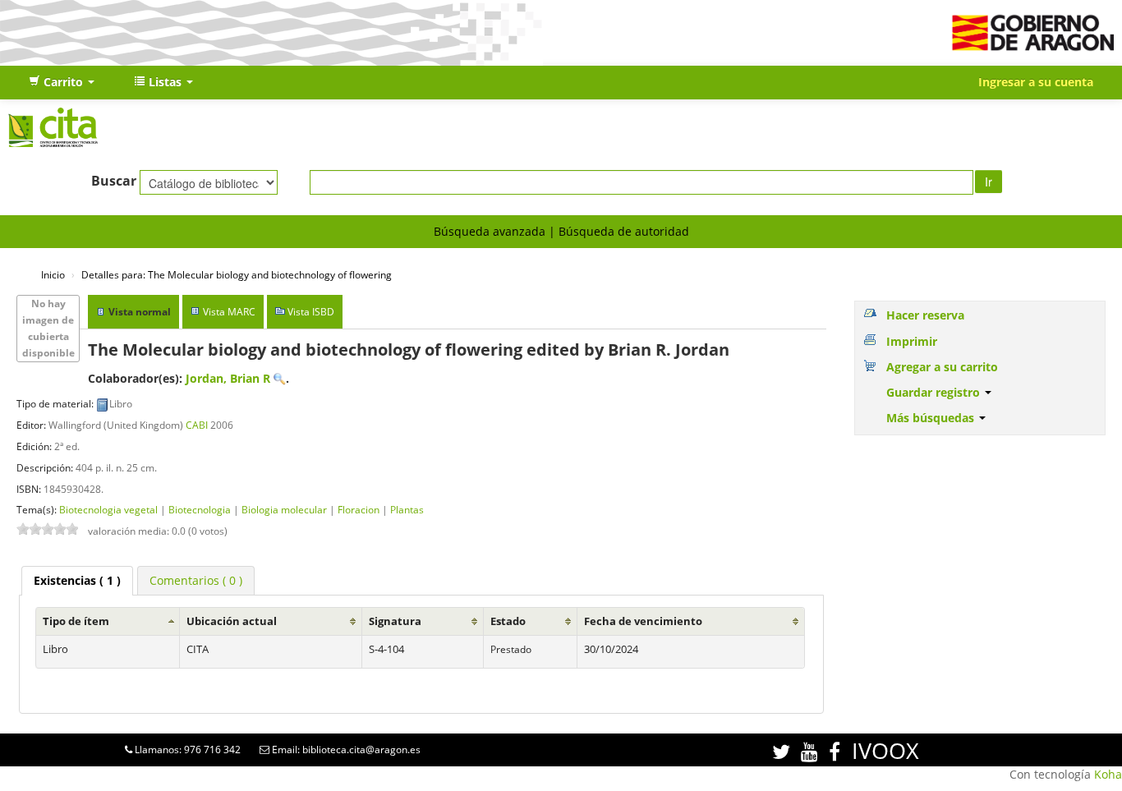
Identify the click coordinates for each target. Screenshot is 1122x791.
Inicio (53, 274)
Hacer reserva (925, 315)
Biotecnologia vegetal (108, 509)
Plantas (407, 509)
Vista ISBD (310, 312)
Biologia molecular (284, 509)
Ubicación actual (231, 621)
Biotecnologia (199, 509)
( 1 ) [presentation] (77, 580)
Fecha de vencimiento (643, 621)
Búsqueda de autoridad (624, 231)
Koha (1108, 774)
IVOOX (885, 750)
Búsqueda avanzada (489, 231)
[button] (61, 82)
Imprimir (911, 341)
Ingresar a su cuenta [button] (1035, 82)
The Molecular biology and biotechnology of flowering (236, 274)
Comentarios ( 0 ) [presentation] (195, 580)
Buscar (113, 180)
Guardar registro (934, 392)
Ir (988, 181)
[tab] (77, 581)
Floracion (358, 509)
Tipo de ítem (76, 621)
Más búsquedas (931, 417)
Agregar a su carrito (942, 367)
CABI (197, 424)
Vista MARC (229, 312)
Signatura (395, 621)
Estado (508, 621)
